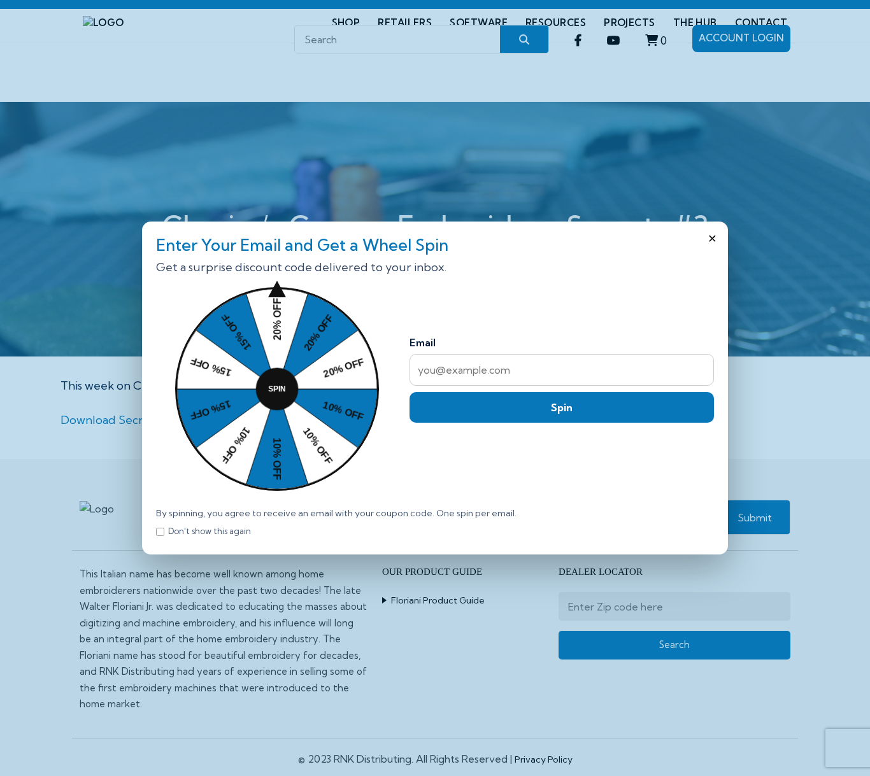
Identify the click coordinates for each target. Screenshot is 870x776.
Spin (562, 407)
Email (423, 342)
